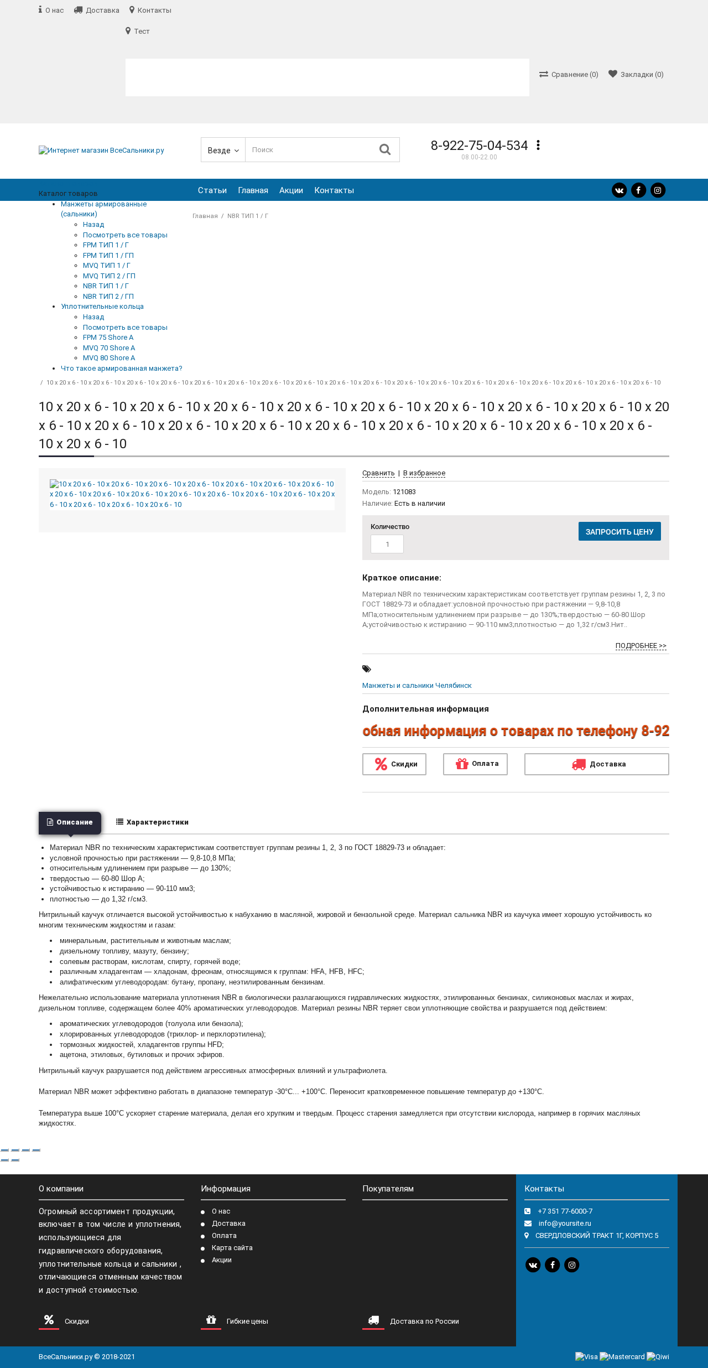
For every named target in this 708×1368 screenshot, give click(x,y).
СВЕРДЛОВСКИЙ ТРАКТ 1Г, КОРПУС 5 (596, 1235)
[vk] (619, 190)
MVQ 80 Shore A (109, 358)
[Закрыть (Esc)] (4, 1150)
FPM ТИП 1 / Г (106, 245)
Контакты (334, 190)
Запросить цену (620, 531)
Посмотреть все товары (125, 235)
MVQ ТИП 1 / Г (107, 265)
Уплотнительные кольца (102, 306)
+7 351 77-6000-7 (565, 1211)
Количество (390, 526)
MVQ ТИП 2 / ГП (109, 276)
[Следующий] (15, 1160)
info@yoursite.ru (565, 1223)
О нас (221, 1211)
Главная (253, 190)
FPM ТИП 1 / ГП (108, 255)
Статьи (212, 190)
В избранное (424, 473)
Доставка (229, 1223)
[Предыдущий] (4, 1160)
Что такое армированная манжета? (122, 368)
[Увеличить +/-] (36, 1150)
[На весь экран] (25, 1150)
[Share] (15, 1150)
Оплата (485, 763)
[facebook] (638, 190)
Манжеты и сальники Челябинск (417, 685)
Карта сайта (232, 1247)
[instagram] (658, 190)
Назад (93, 224)
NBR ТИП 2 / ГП (108, 296)
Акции (291, 190)
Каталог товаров (68, 183)
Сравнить (378, 473)
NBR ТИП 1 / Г (106, 286)
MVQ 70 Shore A (109, 348)
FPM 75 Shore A (108, 337)
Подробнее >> (641, 645)
